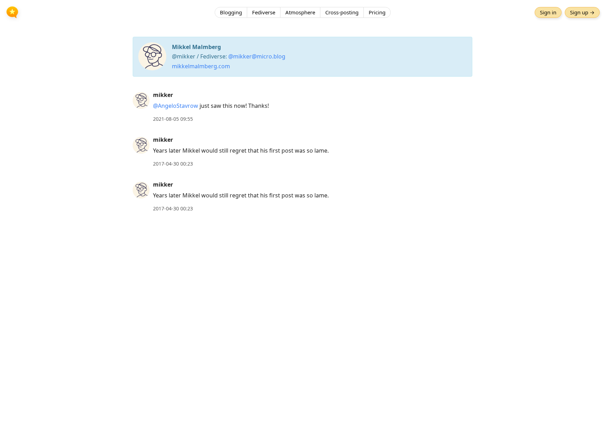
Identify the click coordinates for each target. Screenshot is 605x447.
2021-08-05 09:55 (173, 119)
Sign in (548, 12)
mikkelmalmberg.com (201, 66)
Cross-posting (342, 12)
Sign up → (582, 12)
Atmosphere (300, 12)
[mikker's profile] (141, 100)
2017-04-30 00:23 (173, 163)
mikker (163, 95)
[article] (302, 107)
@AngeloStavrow (175, 106)
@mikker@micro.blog (256, 56)
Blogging (231, 12)
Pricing (377, 12)
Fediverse (263, 12)
